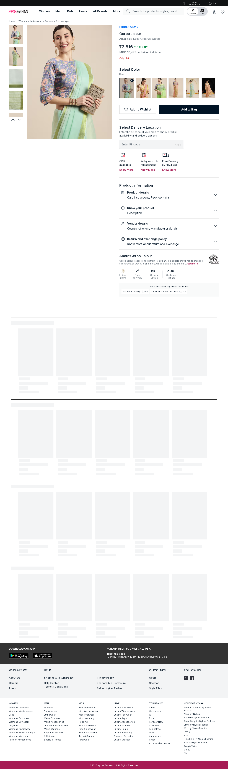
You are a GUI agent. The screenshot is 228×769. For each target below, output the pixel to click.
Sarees (49, 21)
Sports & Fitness (52, 739)
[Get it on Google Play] (19, 656)
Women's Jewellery (19, 722)
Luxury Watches (122, 725)
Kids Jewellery (87, 718)
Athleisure (49, 736)
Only (151, 732)
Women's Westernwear (21, 711)
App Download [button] (194, 3)
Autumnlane (155, 736)
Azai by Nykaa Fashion (196, 742)
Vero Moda (155, 711)
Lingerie (13, 725)
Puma (152, 707)
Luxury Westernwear (125, 711)
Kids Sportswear (88, 725)
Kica (186, 735)
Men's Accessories (54, 722)
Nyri (186, 753)
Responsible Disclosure (111, 683)
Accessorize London (160, 743)
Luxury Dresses (122, 739)
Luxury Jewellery (123, 732)
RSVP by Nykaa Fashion (196, 717)
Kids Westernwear (88, 711)
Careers (13, 683)
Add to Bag (189, 109)
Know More (126, 169)
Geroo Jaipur (130, 34)
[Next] (19, 119)
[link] (126, 88)
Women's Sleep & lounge (22, 732)
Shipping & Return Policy (59, 677)
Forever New (156, 722)
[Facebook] (193, 678)
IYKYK (187, 732)
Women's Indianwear (19, 707)
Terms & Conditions (56, 686)
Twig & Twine (190, 746)
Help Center (51, 683)
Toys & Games (86, 736)
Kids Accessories (88, 732)
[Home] (18, 11)
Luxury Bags (120, 718)
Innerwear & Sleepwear (56, 725)
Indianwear (36, 21)
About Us (14, 677)
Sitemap (154, 683)
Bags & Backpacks (53, 732)
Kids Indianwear (87, 707)
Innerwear (84, 739)
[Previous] (12, 119)
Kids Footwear (86, 714)
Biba (151, 718)
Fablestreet (155, 729)
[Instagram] (187, 678)
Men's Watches (52, 729)
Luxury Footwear (123, 714)
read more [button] (192, 264)
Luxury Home (121, 729)
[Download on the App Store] (42, 656)
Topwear (48, 707)
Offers (153, 677)
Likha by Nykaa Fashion (196, 724)
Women (23, 21)
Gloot (187, 749)
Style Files (155, 688)
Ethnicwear (50, 714)
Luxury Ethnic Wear (124, 707)
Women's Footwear (19, 718)
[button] (197, 11)
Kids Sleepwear (87, 729)
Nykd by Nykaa (192, 714)
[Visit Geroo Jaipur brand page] (213, 259)
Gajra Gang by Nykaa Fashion (199, 721)
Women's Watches (18, 736)
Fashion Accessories (20, 739)
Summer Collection (124, 736)
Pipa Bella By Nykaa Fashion (198, 739)
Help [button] (215, 3)
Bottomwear (50, 711)
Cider (152, 739)
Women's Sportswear (20, 729)
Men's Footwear (52, 718)
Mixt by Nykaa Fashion (195, 728)
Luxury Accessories (124, 722)
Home (12, 21)
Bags (11, 714)
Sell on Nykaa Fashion (110, 688)
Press (12, 688)
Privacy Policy (105, 677)
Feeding (83, 722)
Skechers (154, 725)
